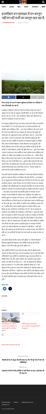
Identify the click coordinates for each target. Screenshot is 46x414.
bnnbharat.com (9, 22)
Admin (16, 402)
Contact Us (5, 404)
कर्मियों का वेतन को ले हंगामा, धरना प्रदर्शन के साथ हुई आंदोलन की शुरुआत (31, 326)
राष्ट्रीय (26, 7)
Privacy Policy (6, 402)
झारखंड (11, 7)
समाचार (4, 7)
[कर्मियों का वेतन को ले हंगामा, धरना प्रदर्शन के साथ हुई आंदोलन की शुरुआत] (31, 317)
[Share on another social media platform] (37, 97)
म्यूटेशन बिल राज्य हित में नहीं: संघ (11, 345)
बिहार (19, 7)
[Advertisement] (23, 48)
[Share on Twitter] (23, 97)
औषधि (43, 7)
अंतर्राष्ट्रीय (35, 7)
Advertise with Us (27, 402)
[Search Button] (43, 2)
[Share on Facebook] (9, 97)
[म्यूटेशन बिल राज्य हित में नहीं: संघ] (11, 338)
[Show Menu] (3, 2)
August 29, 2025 (23, 22)
